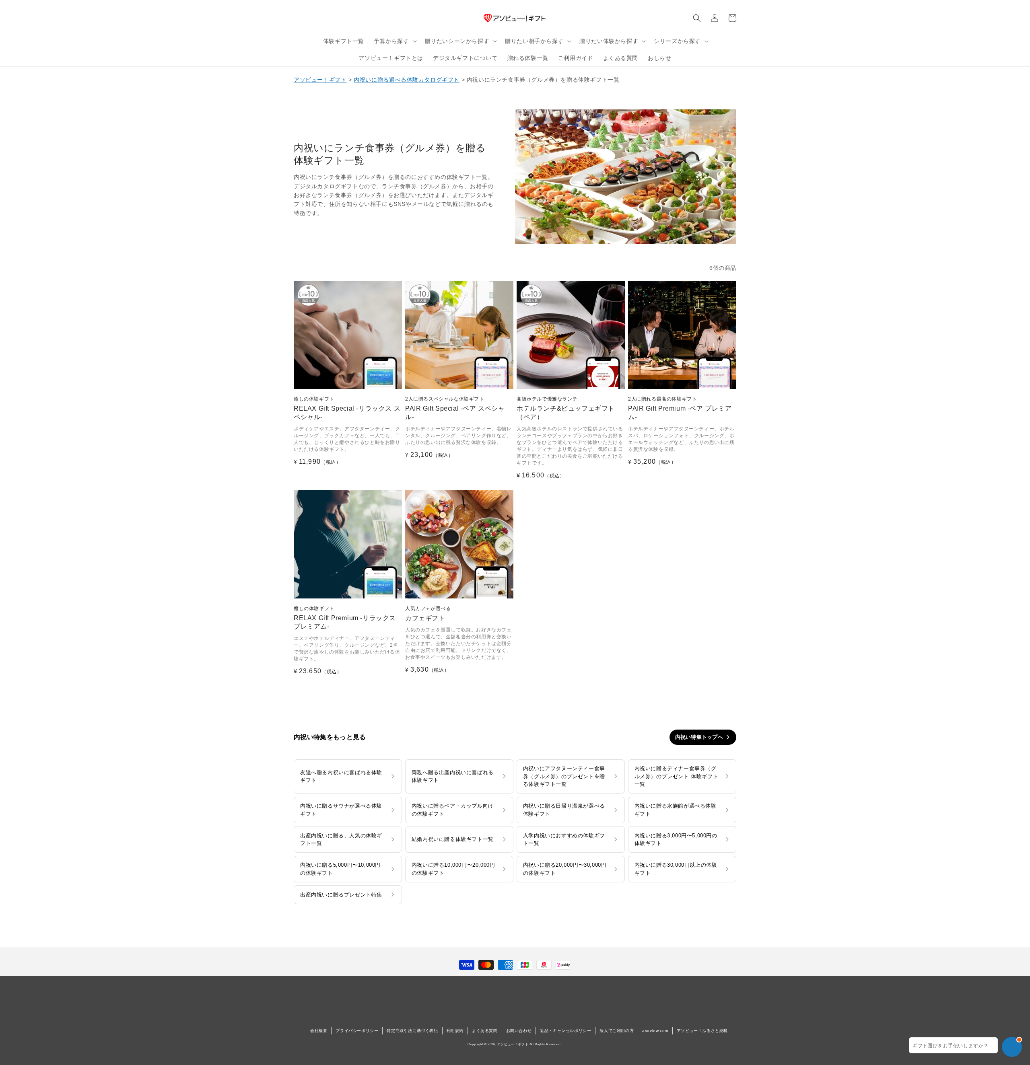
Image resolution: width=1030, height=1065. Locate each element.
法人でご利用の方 (616, 1030)
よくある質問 (485, 1030)
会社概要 (318, 1030)
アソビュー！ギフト (320, 79)
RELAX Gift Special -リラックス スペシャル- (347, 408)
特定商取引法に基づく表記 (412, 1030)
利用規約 (455, 1030)
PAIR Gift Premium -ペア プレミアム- (680, 408)
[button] (394, 41)
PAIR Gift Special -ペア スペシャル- (455, 408)
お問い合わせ (519, 1030)
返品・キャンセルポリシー (565, 1030)
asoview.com (655, 1030)
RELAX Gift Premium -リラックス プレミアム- (345, 618)
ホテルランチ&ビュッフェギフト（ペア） (566, 408)
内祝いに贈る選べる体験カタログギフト (406, 79)
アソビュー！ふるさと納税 (702, 1030)
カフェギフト (428, 613)
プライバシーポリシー (357, 1030)
